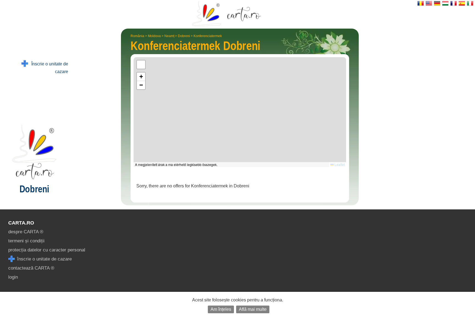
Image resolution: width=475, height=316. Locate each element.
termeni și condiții (26, 240)
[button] (141, 77)
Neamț (169, 36)
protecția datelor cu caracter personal (46, 250)
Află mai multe (253, 309)
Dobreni (184, 36)
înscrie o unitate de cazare (44, 259)
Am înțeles (221, 309)
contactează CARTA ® (31, 268)
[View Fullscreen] (141, 64)
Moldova (154, 36)
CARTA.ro (21, 223)
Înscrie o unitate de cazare (48, 68)
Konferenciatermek (208, 36)
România (137, 36)
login (13, 277)
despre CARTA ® (25, 231)
